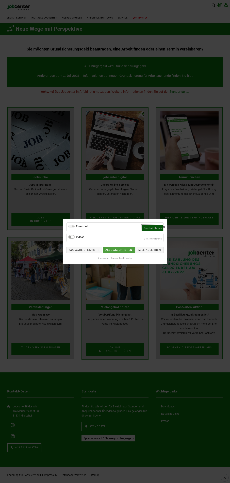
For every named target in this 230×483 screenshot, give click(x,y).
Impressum (103, 258)
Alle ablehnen (149, 249)
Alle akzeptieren (118, 249)
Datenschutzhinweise (121, 258)
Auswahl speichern (84, 249)
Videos (80, 237)
